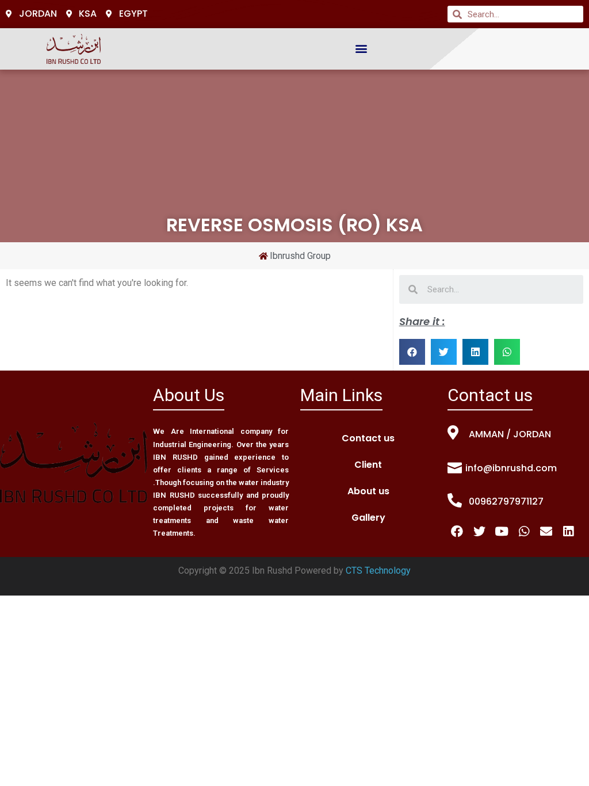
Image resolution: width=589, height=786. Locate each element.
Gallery (368, 517)
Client (368, 464)
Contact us (368, 438)
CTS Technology (378, 570)
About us (368, 491)
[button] (361, 48)
